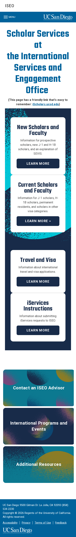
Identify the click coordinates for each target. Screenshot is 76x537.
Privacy (26, 522)
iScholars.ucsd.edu (45, 104)
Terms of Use (43, 522)
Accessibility (10, 522)
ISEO (9, 5)
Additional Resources (38, 464)
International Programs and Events (39, 426)
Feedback (61, 522)
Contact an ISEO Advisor (39, 387)
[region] (38, 23)
